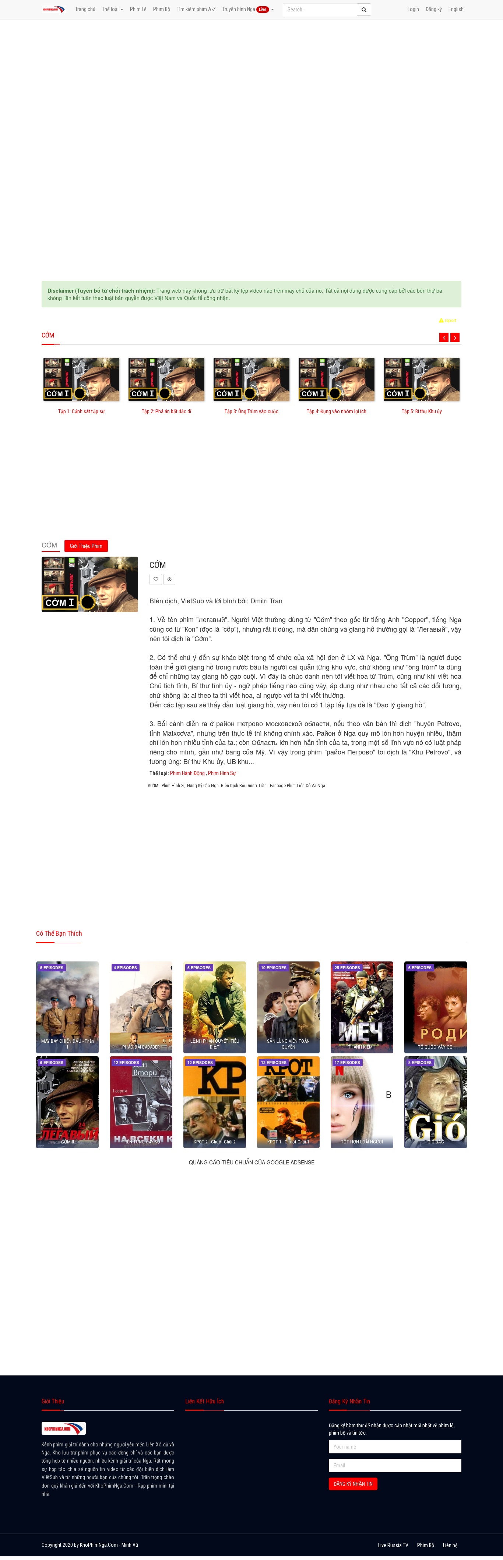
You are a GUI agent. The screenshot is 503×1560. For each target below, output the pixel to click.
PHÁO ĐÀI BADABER (141, 1047)
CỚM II (67, 1142)
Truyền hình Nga (244, 9)
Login (413, 9)
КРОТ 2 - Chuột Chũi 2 (215, 1142)
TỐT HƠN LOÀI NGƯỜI (362, 1142)
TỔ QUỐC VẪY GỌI (436, 1047)
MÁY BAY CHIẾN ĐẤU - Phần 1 (67, 1043)
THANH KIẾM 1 (362, 1047)
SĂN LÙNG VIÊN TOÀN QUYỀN (288, 1043)
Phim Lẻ (138, 9)
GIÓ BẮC (436, 1142)
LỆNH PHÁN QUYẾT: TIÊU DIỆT (214, 1043)
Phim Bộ (161, 9)
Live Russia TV (393, 1545)
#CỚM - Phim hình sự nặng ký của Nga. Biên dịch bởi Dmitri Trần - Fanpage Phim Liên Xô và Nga (236, 785)
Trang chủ (85, 9)
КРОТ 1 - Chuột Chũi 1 (288, 1142)
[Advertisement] (251, 485)
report (450, 320)
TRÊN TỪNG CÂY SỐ (141, 1142)
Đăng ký (434, 9)
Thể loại (111, 9)
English (456, 9)
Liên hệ (450, 1545)
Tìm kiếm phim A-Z (196, 9)
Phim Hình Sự (222, 773)
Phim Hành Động (187, 773)
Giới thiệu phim (86, 546)
